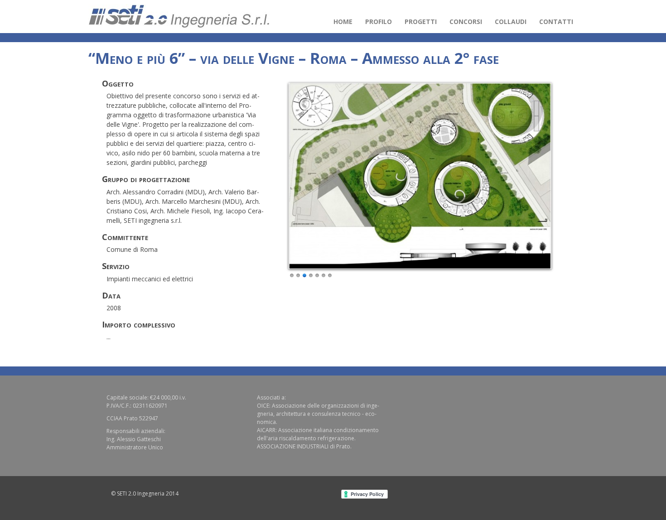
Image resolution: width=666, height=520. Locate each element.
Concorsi (465, 21)
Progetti (421, 21)
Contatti (556, 21)
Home (342, 21)
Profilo (378, 21)
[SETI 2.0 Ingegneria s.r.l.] (179, 17)
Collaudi (510, 21)
